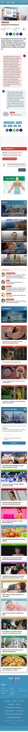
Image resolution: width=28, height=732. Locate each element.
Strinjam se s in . (12, 438)
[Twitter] (10, 34)
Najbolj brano (5, 269)
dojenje (10, 125)
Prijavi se (22, 170)
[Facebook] (25, 2)
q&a (19, 125)
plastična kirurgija (9, 122)
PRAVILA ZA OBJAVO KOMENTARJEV (9, 158)
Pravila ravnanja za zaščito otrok (14, 714)
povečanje (18, 122)
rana (15, 125)
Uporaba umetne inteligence (14, 717)
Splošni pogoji (20, 710)
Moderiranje (11, 704)
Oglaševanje (7, 701)
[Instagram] (22, 2)
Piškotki (18, 704)
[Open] (2, 2)
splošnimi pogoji (13, 438)
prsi (5, 125)
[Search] (19, 2)
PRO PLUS (22, 701)
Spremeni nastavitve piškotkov (14, 707)
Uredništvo (15, 701)
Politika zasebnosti (9, 710)
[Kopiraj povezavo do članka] (20, 34)
